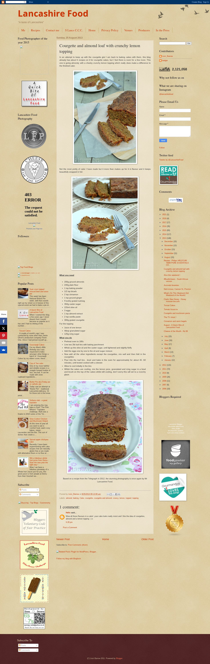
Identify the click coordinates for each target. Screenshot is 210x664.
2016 (164, 226)
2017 (164, 222)
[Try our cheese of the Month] (34, 183)
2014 (164, 234)
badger (165, 60)
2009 (164, 377)
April (166, 348)
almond (69, 498)
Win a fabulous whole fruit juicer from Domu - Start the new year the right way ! (39, 461)
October (168, 249)
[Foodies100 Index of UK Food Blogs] (29, 273)
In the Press (162, 30)
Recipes (35, 30)
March (167, 352)
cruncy (115, 498)
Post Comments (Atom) (78, 545)
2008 (164, 381)
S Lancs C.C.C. (74, 30)
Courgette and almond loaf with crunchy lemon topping (176, 270)
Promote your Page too (34, 229)
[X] (3, 328)
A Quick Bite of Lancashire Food (36, 311)
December (168, 241)
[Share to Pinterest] (119, 494)
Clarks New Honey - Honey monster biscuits (175, 300)
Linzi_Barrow (167, 56)
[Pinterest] (3, 335)
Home (92, 30)
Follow (162, 148)
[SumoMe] (3, 349)
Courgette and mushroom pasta (177, 313)
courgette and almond (103, 498)
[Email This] (108, 494)
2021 (164, 214)
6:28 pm (69, 522)
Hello (68, 513)
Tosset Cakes (25, 331)
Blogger (119, 658)
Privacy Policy (109, 30)
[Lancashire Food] (34, 226)
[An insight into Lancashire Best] (34, 107)
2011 (164, 369)
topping (135, 498)
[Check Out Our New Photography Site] (34, 150)
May (166, 344)
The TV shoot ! (170, 317)
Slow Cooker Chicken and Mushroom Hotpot (39, 420)
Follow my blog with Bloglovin (68, 559)
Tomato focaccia (171, 309)
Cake (82, 498)
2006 (164, 389)
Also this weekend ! (172, 275)
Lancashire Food (53, 13)
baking (76, 498)
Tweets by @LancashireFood (171, 160)
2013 (164, 238)
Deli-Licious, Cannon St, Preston (177, 289)
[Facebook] (3, 321)
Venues (128, 30)
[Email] (3, 342)
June (166, 340)
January (168, 360)
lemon (122, 498)
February (168, 356)
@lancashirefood (166, 94)
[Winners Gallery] (34, 74)
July (166, 336)
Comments (26, 494)
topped (128, 498)
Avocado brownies (171, 285)
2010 (164, 373)
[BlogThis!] (110, 494)
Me (23, 30)
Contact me (52, 30)
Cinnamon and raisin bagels (175, 321)
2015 (164, 230)
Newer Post (63, 539)
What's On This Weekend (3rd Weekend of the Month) (176, 294)
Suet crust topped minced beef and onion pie (39, 291)
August (167, 257)
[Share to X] (113, 494)
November (168, 245)
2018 (164, 218)
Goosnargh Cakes (37, 345)
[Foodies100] (24, 275)
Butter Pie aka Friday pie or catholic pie (40, 383)
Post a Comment (70, 527)
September (169, 253)
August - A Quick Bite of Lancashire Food (174, 326)
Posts (24, 490)
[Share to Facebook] (116, 494)
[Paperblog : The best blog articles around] (176, 202)
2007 (164, 385)
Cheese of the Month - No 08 (176, 331)
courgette (89, 498)
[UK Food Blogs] (174, 536)
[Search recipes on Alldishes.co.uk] (25, 267)
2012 (164, 365)
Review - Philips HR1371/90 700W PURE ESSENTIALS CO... (176, 262)
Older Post (147, 539)
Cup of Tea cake (36, 363)
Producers (144, 30)
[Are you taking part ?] (34, 568)
